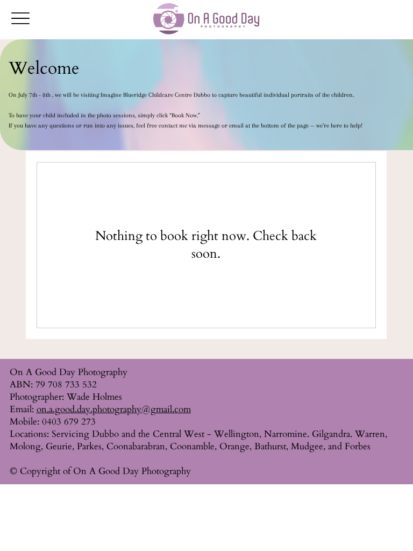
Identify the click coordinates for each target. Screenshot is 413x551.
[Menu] (20, 18)
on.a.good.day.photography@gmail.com (114, 409)
